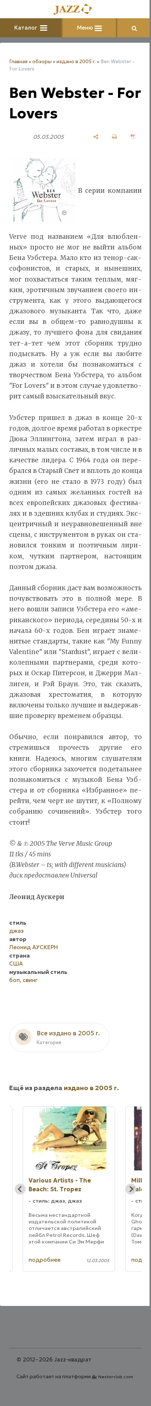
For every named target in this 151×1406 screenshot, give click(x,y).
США (16, 963)
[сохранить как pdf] (133, 136)
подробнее (44, 1259)
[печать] (114, 136)
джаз (16, 930)
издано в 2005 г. (76, 61)
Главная (18, 61)
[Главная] (75, 10)
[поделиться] (95, 136)
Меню (86, 27)
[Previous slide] (20, 1189)
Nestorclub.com (115, 1376)
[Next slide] (130, 1189)
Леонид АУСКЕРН (33, 947)
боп (14, 980)
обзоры (42, 61)
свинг (30, 980)
